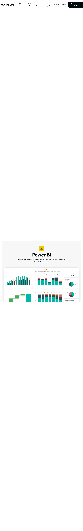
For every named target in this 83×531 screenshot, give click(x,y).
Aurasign (38, 5)
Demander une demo (75, 4)
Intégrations (48, 5)
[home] (7, 4)
